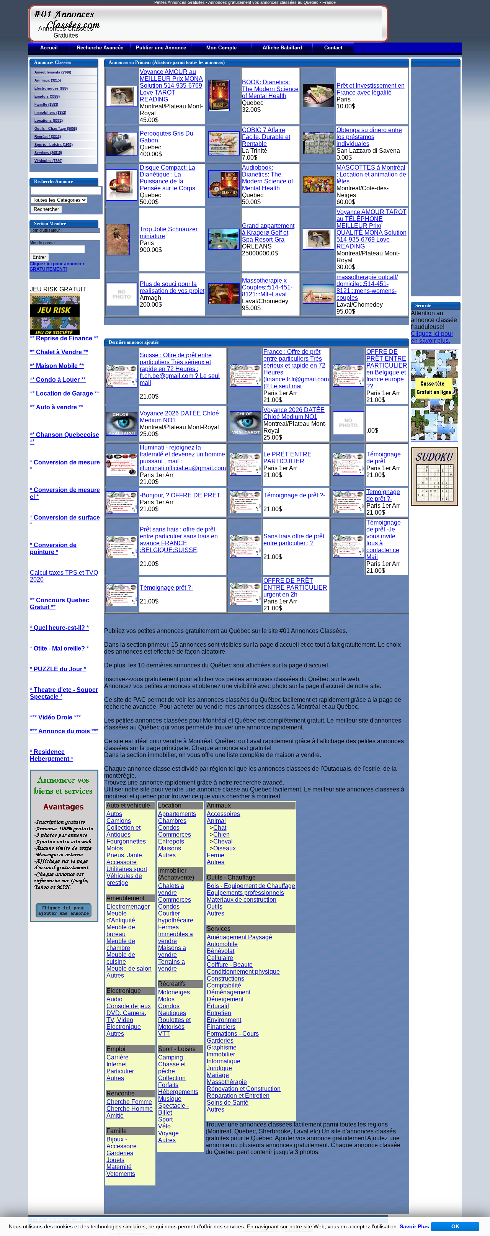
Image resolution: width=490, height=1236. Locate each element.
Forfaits (168, 1085)
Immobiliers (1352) (50, 112)
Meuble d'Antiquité (120, 917)
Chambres (172, 820)
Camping (170, 1057)
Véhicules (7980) (48, 161)
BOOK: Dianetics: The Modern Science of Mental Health (270, 89)
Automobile (222, 944)
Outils (214, 906)
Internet (116, 1064)
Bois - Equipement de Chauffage (251, 886)
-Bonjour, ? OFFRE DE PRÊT (180, 495)
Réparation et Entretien (238, 1095)
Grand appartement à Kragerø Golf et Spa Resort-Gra (268, 232)
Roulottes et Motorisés (174, 1023)
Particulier (120, 1071)
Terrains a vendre (171, 965)
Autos (114, 814)
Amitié (115, 1115)
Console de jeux (128, 1006)
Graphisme (222, 1047)
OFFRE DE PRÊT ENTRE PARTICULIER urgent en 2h (295, 587)
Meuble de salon (129, 968)
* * (53, 548)
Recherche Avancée (100, 48)
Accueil (49, 48)
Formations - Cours (233, 1033)
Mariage (218, 1075)
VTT (164, 1033)
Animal (216, 820)
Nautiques (172, 1013)
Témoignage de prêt (383, 457)
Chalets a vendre (171, 889)
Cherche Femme (129, 1102)
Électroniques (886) (51, 88)
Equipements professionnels (245, 892)
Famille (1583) (46, 104)
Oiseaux (224, 848)
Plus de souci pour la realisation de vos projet (172, 287)
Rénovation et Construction (244, 1089)
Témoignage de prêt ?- (294, 495)
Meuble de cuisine (120, 958)
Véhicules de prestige (124, 879)
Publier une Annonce (161, 48)
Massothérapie (227, 1082)
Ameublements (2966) (52, 72)
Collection (172, 1078)
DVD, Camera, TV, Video (126, 1016)
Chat (219, 827)
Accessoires (223, 814)
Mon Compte (221, 48)
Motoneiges (174, 992)
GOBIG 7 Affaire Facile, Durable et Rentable (266, 137)
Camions (118, 820)
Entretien (219, 1013)
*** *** (55, 717)
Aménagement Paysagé (239, 937)
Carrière (117, 1057)
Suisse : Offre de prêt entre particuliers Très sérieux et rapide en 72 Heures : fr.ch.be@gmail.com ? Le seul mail (180, 369)
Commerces (174, 834)
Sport (165, 1119)
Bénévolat (220, 951)
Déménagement (228, 992)
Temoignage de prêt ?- (383, 495)
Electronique (123, 1026)
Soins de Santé (227, 1102)
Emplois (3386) (47, 96)
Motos (114, 848)
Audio (114, 999)
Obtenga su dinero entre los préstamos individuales (369, 137)
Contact (333, 48)
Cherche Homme (129, 1108)
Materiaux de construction (241, 899)
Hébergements (178, 1092)
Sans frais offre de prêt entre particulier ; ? (293, 539)
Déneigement (225, 999)
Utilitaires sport (126, 869)
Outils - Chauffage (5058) (55, 129)
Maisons (169, 848)
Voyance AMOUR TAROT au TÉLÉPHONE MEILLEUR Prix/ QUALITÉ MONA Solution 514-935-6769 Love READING (371, 229)
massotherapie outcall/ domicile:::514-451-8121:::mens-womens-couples (367, 287)
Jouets (115, 1160)
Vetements (120, 1174)
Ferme (215, 855)
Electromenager (128, 906)
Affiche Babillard (282, 48)
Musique (169, 1098)
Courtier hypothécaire (175, 917)
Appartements (177, 814)
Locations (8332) (48, 121)
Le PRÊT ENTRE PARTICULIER (287, 457)
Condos (169, 827)
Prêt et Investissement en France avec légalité (370, 89)
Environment (224, 1020)
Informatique (223, 1061)
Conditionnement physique (243, 971)
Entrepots (171, 841)
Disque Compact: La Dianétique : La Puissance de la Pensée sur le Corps (167, 177)
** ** (64, 338)
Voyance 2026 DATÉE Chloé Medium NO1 (294, 413)
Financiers (221, 1026)
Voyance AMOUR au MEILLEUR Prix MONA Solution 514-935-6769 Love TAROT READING (171, 86)
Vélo (164, 1126)
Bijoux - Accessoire (121, 1142)
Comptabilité (224, 985)
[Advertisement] (242, 24)
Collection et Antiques (123, 831)
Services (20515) (48, 153)
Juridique (219, 1068)
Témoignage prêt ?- (166, 587)
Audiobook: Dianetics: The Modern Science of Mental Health (267, 177)
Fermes (168, 927)
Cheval (223, 841)
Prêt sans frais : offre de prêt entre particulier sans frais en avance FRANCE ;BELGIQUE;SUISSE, (179, 539)
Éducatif (218, 1006)
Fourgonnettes (126, 841)
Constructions (225, 978)
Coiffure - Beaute (230, 964)
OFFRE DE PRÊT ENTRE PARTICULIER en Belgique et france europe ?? (386, 368)
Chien (221, 834)
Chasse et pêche (172, 1067)
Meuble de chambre (120, 944)
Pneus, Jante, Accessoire (125, 858)
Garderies (119, 1153)
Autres (115, 975)
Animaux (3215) (47, 80)
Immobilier (221, 1054)
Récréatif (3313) (47, 137)
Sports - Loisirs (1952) (53, 145)
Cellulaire (220, 958)
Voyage (168, 1133)
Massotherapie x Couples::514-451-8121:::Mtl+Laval (267, 287)
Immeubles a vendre (175, 937)
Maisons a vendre (172, 951)
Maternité (119, 1167)
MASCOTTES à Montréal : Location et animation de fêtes (371, 174)
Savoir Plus (414, 1226)
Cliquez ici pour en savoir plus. (432, 337)
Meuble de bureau (120, 930)
